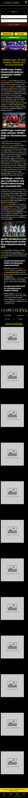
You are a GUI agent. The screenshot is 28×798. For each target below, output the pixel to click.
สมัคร (4, 796)
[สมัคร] (4, 794)
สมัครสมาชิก (20, 315)
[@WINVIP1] (17, 794)
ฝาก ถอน (7, 319)
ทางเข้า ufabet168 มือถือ (15, 271)
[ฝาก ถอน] (10, 794)
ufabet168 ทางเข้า (19, 105)
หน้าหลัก (23, 796)
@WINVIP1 (17, 796)
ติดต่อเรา (20, 319)
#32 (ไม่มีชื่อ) (7, 315)
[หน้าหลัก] (24, 794)
